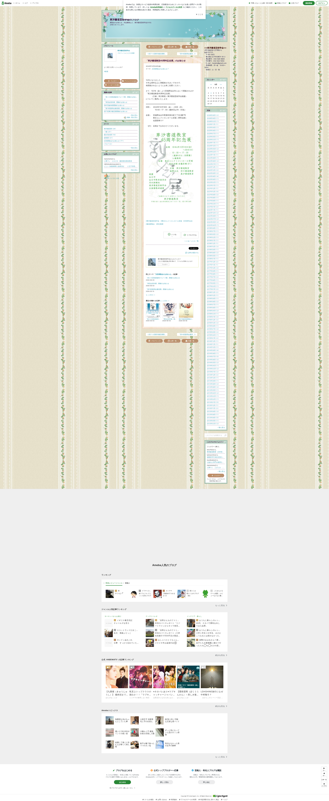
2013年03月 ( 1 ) (213, 396)
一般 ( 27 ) (107, 132)
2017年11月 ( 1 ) (212, 265)
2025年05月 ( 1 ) (213, 137)
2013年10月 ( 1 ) (212, 378)
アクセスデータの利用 (188, 799)
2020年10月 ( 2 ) (213, 213)
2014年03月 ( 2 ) (213, 369)
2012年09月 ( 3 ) (213, 411)
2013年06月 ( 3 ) (213, 387)
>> (221, 84)
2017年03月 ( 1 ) (213, 286)
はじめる (122, 782)
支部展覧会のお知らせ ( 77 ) (114, 141)
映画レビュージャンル (114, 583)
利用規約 (174, 799)
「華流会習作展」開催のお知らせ (157, 283)
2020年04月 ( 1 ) (213, 225)
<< (211, 84)
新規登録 (308, 3)
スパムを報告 (149, 799)
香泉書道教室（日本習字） (216, 452)
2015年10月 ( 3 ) (213, 323)
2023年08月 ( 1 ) (213, 158)
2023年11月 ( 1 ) (212, 155)
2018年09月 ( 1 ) (212, 250)
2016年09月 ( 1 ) (212, 298)
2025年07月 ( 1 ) (213, 134)
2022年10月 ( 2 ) (213, 170)
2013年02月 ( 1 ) (213, 399)
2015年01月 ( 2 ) (212, 338)
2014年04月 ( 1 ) (213, 366)
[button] (324, 784)
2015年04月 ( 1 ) (213, 335)
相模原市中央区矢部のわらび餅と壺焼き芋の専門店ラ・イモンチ (216, 457)
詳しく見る (164, 782)
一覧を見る (134, 115)
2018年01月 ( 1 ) (212, 259)
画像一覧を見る (132, 117)
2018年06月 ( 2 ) (213, 253)
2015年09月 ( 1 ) (212, 326)
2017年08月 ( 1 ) (212, 274)
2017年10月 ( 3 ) (213, 268)
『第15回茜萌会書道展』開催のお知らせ (160, 289)
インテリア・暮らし (194, 616)
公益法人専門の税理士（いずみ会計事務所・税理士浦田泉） (216, 462)
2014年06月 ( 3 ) (213, 360)
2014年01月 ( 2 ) (213, 372)
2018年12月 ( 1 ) (212, 243)
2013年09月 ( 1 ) (213, 381)
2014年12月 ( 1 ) (212, 341)
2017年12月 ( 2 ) (212, 262)
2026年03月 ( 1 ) (213, 121)
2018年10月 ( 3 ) (213, 246)
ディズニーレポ (151, 616)
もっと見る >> (150, 295)
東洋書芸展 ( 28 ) (110, 129)
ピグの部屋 (130, 53)
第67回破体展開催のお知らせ (114, 105)
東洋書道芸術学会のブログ (124, 19)
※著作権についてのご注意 (111, 178)
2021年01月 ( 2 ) (212, 207)
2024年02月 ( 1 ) (213, 152)
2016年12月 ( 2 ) (212, 292)
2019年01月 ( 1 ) (212, 240)
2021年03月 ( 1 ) (213, 204)
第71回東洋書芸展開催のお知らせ (115, 111)
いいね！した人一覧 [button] (192, 241)
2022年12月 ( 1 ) (212, 167)
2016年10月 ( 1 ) (212, 295)
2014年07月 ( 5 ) (213, 356)
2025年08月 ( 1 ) (213, 130)
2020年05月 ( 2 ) (213, 222)
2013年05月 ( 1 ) (213, 390)
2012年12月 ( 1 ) (212, 405)
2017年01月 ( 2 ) (212, 289)
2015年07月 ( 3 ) (213, 329)
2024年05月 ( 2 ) (213, 149)
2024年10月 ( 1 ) (213, 146)
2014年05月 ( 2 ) (213, 362)
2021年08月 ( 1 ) (212, 198)
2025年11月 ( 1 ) (212, 124)
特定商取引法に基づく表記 (209, 799)
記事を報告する (193, 253)
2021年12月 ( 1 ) (212, 188)
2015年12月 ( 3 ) (212, 320)
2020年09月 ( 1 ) (213, 216)
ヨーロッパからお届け (113, 616)
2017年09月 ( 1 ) (212, 271)
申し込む (206, 782)
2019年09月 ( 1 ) (212, 228)
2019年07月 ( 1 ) (212, 231)
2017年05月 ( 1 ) (212, 283)
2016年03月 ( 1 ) (213, 314)
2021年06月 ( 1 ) (212, 201)
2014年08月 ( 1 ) (213, 353)
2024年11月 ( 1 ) (212, 143)
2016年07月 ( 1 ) (212, 304)
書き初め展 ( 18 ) (110, 135)
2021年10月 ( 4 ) (213, 192)
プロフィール (121, 53)
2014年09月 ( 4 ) (213, 350)
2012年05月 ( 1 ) (212, 421)
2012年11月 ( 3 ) (212, 408)
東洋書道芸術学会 (123, 50)
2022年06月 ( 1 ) (213, 179)
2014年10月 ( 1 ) (212, 347)
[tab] (114, 583)
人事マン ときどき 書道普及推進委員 (118, 161)
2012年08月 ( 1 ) (212, 414)
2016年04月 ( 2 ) (213, 311)
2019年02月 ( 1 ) (212, 237)
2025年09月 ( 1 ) (213, 127)
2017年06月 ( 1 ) (212, 280)
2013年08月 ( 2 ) (213, 384)
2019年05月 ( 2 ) (213, 234)
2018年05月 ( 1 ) (212, 256)
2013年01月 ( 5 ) (213, 402)
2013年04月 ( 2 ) (213, 393)
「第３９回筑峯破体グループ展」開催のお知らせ (163, 278)
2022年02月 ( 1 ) (213, 182)
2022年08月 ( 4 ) (213, 176)
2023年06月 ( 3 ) (213, 161)
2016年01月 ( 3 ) (213, 317)
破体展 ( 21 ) (108, 138)
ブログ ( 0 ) (108, 144)
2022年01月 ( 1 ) (212, 185)
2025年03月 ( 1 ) (213, 140)
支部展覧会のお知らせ (159, 69)
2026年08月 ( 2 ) (213, 115)
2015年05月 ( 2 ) (213, 332)
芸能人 (127, 583)
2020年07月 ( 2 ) (213, 219)
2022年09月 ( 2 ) (213, 173)
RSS (108, 176)
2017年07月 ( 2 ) (213, 277)
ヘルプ (225, 799)
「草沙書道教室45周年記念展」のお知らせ (166, 60)
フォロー (165, 264)
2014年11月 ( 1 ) (212, 344)
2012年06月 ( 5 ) (213, 418)
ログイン (321, 3)
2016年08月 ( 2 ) (213, 302)
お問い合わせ (162, 799)
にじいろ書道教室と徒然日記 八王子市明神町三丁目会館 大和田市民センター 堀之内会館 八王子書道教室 (121, 166)
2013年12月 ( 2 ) (212, 375)
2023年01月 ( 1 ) (213, 164)
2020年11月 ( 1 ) (212, 210)
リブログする (192, 235)
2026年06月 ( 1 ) (213, 118)
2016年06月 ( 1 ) (212, 308)
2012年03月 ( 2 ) (213, 424)
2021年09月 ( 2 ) (213, 195)
